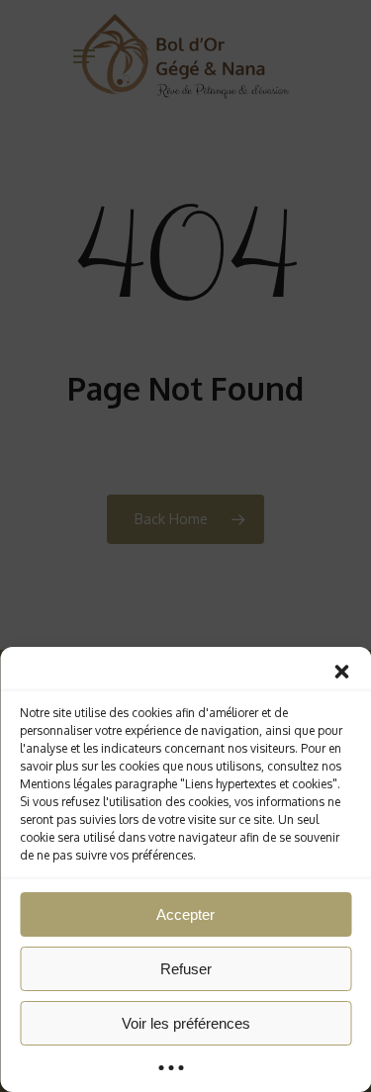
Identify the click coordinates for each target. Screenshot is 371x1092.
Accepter (185, 914)
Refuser (186, 968)
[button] (341, 672)
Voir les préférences (186, 1023)
